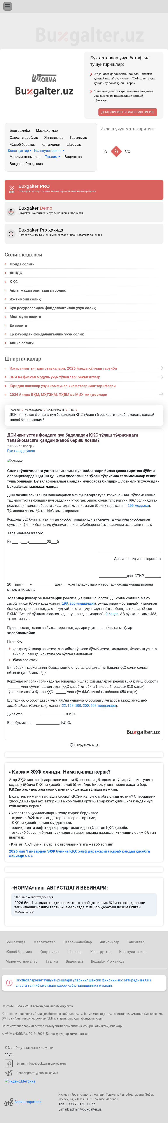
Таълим (51, 157)
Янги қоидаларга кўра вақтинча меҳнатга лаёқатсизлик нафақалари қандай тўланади (123, 95)
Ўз (116, 151)
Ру (105, 151)
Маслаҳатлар (47, 130)
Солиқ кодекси (23, 255)
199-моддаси (138, 505)
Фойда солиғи (22, 264)
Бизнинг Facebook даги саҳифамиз (41, 1063)
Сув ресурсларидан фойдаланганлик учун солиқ (53, 308)
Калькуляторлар (47, 151)
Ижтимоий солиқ (25, 299)
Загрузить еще (85, 745)
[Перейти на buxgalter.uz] (44, 91)
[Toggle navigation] (7, 6)
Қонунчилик (51, 144)
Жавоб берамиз (22, 144)
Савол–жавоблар (24, 137)
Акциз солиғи (22, 343)
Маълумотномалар (25, 157)
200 (86, 705)
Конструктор (18, 151)
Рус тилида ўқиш (21, 451)
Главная (14, 410)
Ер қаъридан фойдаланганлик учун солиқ (47, 334)
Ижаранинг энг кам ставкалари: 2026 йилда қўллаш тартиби (63, 368)
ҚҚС (14, 281)
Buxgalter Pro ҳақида (26, 164)
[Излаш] (162, 129)
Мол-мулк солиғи (25, 316)
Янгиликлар (53, 137)
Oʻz (127, 151)
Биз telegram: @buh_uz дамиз (37, 1073)
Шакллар (73, 144)
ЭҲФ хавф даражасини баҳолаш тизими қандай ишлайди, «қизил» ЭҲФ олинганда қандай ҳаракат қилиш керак (124, 78)
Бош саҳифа (20, 130)
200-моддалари (82, 603)
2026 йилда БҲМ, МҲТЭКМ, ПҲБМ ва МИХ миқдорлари (58, 394)
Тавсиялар (78, 137)
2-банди (111, 614)
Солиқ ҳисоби (55, 410)
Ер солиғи (18, 325)
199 (78, 705)
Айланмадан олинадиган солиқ (38, 290)
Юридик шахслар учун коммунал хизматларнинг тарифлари (63, 386)
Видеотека (73, 157)
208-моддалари (103, 705)
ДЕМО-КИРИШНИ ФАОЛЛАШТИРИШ (127, 112)
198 (65, 603)
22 (64, 705)
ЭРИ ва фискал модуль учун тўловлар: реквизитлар (55, 377)
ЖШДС (16, 273)
